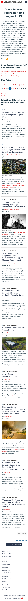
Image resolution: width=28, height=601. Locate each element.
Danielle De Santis (8, 209)
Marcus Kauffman (6, 439)
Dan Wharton (7, 509)
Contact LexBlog (6, 564)
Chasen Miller (7, 379)
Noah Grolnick (7, 263)
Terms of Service (6, 573)
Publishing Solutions (7, 579)
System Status (5, 590)
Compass (4, 581)
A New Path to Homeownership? (9, 375)
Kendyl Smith (15, 263)
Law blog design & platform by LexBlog (13, 598)
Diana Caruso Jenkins (9, 119)
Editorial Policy (6, 570)
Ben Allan (4, 230)
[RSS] (26, 540)
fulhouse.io (14, 396)
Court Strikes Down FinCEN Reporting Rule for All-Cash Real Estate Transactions (13, 149)
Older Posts (21, 533)
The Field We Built (6, 554)
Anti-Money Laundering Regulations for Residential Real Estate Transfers (13, 185)
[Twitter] (23, 540)
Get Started (5, 576)
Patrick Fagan (7, 298)
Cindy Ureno (7, 332)
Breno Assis (5, 175)
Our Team (4, 561)
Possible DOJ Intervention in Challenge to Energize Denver (13, 114)
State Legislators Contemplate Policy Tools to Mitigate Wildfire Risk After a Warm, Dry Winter (13, 410)
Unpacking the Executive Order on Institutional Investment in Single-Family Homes (14, 503)
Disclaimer (5, 567)
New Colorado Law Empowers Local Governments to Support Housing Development (12, 256)
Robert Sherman (8, 416)
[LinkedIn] (20, 540)
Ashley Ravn (4, 94)
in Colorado (14, 449)
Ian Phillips (16, 209)
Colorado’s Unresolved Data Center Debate (13, 329)
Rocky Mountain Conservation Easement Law (13, 71)
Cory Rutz (4, 96)
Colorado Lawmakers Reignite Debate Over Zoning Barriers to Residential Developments (13, 466)
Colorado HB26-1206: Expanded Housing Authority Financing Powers (13, 293)
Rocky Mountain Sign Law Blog (10, 76)
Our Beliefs (5, 559)
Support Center (6, 587)
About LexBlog (5, 551)
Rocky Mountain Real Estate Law (10, 73)
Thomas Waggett (15, 154)
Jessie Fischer (7, 154)
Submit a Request (6, 585)
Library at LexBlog (6, 556)
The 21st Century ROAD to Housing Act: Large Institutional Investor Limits (14, 204)
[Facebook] (17, 540)
